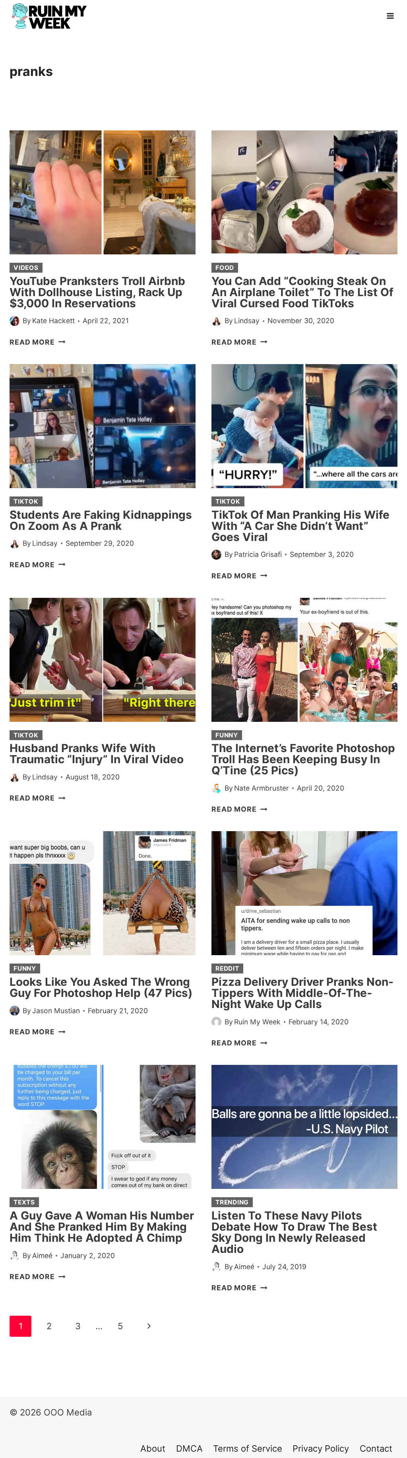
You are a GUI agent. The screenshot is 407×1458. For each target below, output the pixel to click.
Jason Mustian (56, 1010)
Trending (232, 1202)
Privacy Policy (321, 1448)
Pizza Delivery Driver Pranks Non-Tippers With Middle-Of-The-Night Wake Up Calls (302, 993)
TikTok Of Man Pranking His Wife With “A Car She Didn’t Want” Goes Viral (300, 526)
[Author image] (14, 321)
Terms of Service (247, 1448)
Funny (226, 735)
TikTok (26, 501)
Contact (376, 1448)
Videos (26, 267)
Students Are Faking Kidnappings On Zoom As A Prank (101, 520)
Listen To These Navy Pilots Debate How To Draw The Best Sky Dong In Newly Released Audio (294, 1232)
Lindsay (247, 320)
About (152, 1448)
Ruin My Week (257, 1022)
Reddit (227, 968)
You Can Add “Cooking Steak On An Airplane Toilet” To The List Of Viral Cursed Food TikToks (302, 292)
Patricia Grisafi (258, 554)
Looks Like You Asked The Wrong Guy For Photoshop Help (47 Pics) (101, 987)
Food (224, 267)
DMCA (189, 1448)
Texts (24, 1202)
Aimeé (42, 1255)
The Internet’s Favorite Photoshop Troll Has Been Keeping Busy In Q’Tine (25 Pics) (303, 759)
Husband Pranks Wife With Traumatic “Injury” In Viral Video (97, 753)
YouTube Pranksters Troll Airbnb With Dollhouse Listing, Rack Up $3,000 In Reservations (97, 292)
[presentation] (103, 192)
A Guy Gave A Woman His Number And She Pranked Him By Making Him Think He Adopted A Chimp (102, 1227)
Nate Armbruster (261, 788)
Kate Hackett (53, 320)
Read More (37, 342)
